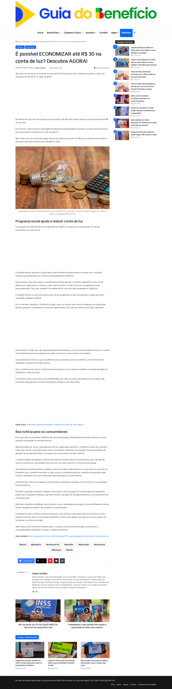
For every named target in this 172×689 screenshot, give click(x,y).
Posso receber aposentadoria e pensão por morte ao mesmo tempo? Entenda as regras (143, 86)
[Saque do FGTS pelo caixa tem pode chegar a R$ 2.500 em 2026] (122, 135)
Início (40, 32)
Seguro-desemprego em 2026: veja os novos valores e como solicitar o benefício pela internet (144, 62)
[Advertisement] (62, 99)
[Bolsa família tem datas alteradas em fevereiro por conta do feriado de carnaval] (122, 123)
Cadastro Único (72, 32)
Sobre (119, 684)
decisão (69, 544)
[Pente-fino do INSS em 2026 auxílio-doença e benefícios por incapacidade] (122, 111)
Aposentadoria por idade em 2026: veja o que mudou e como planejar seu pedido (143, 50)
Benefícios (53, 32)
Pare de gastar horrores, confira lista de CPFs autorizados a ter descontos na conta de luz (68, 536)
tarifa (70, 550)
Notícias (126, 32)
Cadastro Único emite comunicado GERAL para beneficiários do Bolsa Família (61, 662)
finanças (57, 550)
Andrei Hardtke (40, 68)
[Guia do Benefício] (86, 14)
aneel (23, 544)
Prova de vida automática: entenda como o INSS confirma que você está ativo (143, 74)
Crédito (103, 32)
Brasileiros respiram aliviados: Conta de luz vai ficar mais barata (54, 424)
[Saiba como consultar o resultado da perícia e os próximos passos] (122, 99)
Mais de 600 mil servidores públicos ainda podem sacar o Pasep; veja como (94, 662)
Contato (133, 684)
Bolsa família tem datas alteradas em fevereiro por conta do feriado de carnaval (144, 122)
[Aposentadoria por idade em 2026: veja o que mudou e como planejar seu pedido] (122, 51)
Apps (114, 32)
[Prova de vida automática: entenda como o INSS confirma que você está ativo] (122, 75)
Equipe (126, 684)
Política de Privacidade (147, 684)
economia (100, 544)
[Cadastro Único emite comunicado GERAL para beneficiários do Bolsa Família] (62, 650)
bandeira (36, 544)
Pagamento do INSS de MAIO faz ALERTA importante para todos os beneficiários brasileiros (28, 662)
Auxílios (90, 32)
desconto (84, 544)
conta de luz (53, 544)
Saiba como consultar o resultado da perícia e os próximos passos (140, 98)
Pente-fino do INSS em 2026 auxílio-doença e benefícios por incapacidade (143, 110)
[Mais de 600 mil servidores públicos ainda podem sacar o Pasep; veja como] (95, 650)
